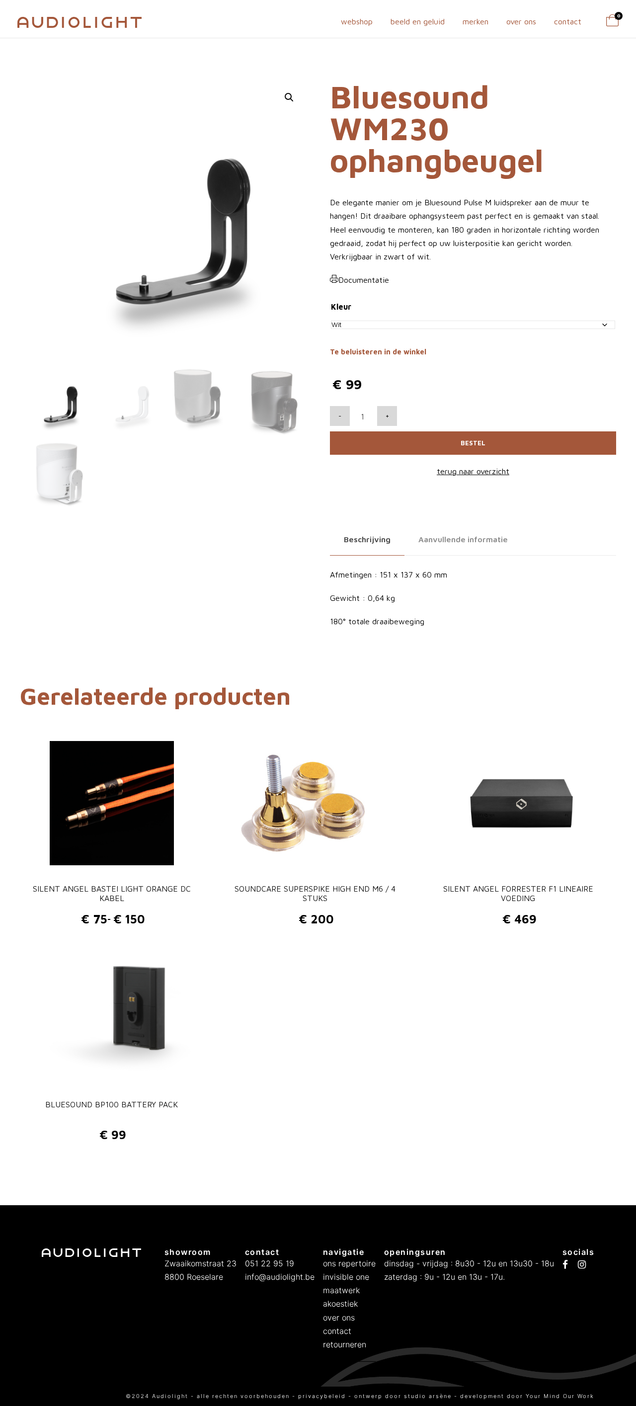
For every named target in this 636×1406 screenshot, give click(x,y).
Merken (475, 21)
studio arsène (428, 1396)
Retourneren (344, 1344)
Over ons (521, 21)
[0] (612, 23)
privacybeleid (323, 1396)
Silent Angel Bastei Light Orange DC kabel (112, 893)
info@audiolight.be (280, 1277)
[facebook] (565, 1265)
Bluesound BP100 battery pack (111, 1104)
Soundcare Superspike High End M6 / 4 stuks (315, 893)
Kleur (341, 306)
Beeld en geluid (418, 21)
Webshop (357, 21)
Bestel (473, 443)
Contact (567, 21)
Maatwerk (341, 1290)
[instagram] (582, 1265)
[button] (289, 97)
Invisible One (346, 1277)
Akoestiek (340, 1304)
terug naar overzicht (473, 471)
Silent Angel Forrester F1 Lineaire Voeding (518, 893)
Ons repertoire (349, 1263)
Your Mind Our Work (560, 1396)
